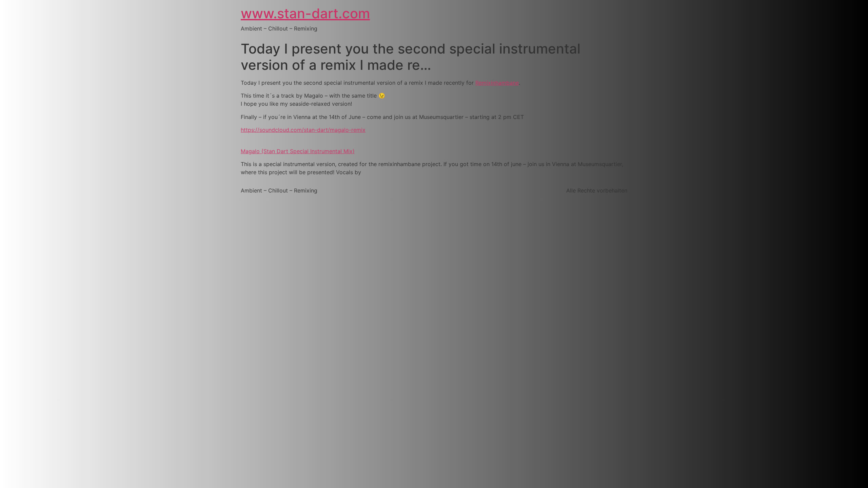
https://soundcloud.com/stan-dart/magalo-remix (303, 129)
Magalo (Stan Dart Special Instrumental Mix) (298, 151)
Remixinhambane (497, 82)
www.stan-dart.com (305, 13)
